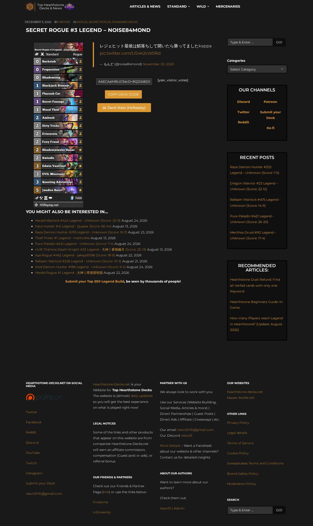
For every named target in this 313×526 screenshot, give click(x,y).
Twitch (31, 463)
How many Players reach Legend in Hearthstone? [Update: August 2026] (256, 324)
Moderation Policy (241, 484)
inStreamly (101, 512)
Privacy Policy (238, 423)
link (106, 492)
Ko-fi (271, 128)
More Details (170, 446)
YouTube (33, 453)
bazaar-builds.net (240, 398)
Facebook (33, 422)
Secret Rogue (100, 22)
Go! (279, 42)
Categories (236, 61)
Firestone (100, 502)
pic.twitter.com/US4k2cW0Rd (130, 53)
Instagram (34, 473)
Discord (243, 102)
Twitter (243, 112)
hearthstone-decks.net (245, 392)
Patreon (270, 102)
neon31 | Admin (172, 508)
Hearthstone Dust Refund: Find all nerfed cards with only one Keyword (255, 285)
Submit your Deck (40, 483)
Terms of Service (240, 443)
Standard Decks (125, 22)
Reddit (243, 122)
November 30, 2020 (158, 64)
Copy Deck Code (123, 94)
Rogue (82, 22)
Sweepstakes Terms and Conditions (255, 463)
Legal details (237, 433)
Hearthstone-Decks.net (111, 384)
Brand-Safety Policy (242, 474)
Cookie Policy (238, 453)
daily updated (141, 396)
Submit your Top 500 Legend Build (94, 281)
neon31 (64, 22)
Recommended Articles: (257, 268)
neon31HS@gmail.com (44, 494)
